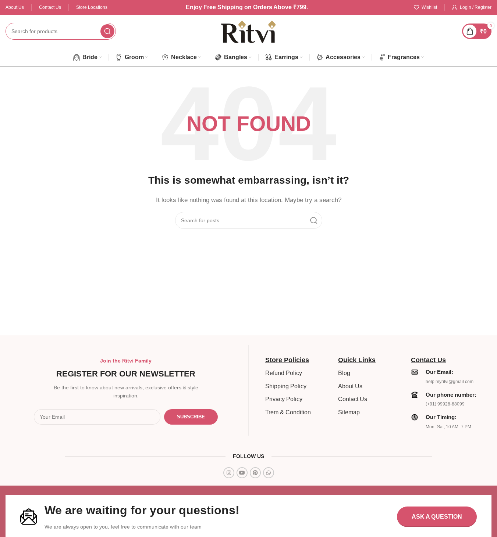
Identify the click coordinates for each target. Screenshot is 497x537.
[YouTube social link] (242, 472)
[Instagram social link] (228, 472)
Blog (344, 373)
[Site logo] (248, 31)
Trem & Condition (288, 412)
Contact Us (352, 399)
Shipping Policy (285, 386)
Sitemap (349, 412)
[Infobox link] (444, 376)
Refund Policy (283, 373)
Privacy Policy (283, 399)
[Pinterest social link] (255, 472)
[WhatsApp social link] (268, 472)
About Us (350, 386)
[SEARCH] (107, 31)
